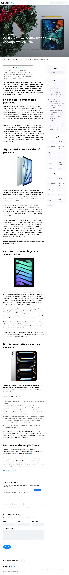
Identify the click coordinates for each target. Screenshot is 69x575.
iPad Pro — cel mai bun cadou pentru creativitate (17, 76)
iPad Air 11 (28, 49)
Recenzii (63, 49)
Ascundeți (20, 67)
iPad (20, 49)
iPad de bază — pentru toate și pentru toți (15, 70)
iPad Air (23, 49)
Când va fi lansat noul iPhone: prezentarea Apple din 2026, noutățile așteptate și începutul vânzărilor (57, 103)
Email (19, 521)
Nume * (5, 521)
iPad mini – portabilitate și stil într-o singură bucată (18, 74)
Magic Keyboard (52, 49)
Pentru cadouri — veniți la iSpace (13, 78)
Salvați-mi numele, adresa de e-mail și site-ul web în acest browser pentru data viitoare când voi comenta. (23, 542)
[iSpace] (7, 2)
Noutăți (59, 49)
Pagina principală (7, 59)
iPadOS (42, 49)
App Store (5, 49)
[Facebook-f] (20, 560)
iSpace (46, 49)
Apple (10, 49)
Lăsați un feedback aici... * (8, 528)
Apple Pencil (15, 49)
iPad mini (33, 49)
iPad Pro (38, 49)
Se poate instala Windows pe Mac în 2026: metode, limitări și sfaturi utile (56, 95)
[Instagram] (23, 560)
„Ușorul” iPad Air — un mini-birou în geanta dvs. (17, 72)
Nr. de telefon (35, 521)
